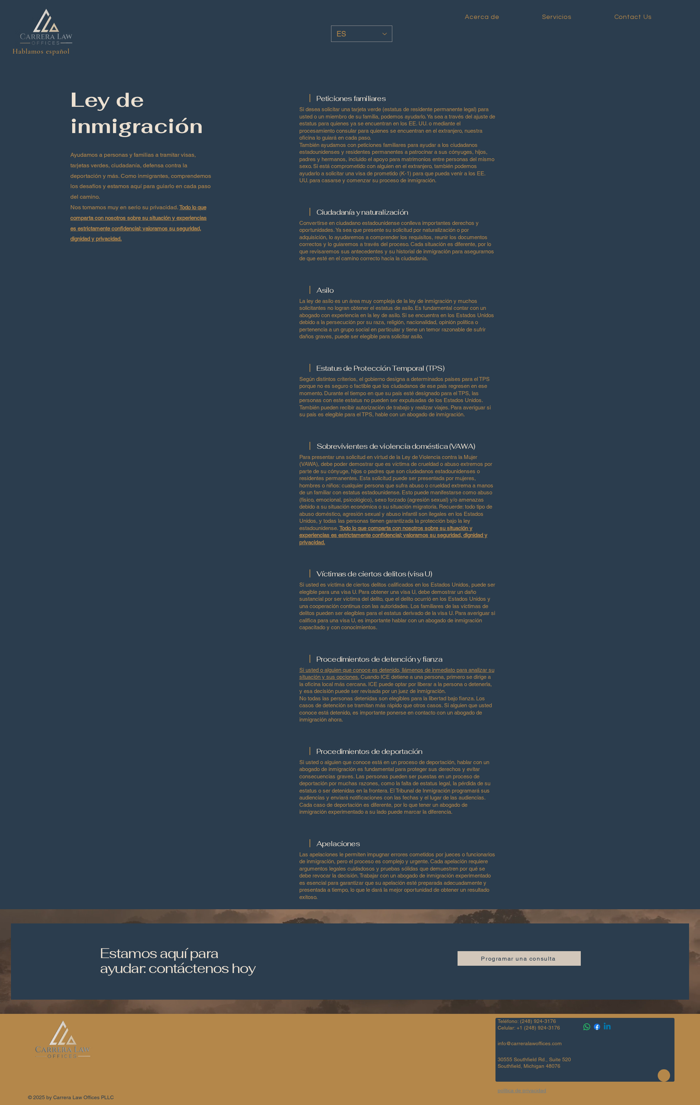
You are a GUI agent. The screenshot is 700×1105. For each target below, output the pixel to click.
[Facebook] (597, 1027)
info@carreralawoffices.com (530, 1043)
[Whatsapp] (587, 1027)
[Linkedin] (607, 1027)
